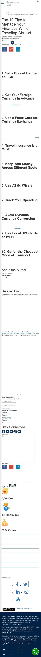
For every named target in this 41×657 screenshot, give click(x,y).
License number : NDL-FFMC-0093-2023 (26, 620)
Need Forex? (5, 399)
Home (7, 12)
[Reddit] (20, 44)
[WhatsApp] (17, 44)
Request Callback (7, 409)
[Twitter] (13, 44)
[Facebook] (10, 44)
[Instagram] (16, 44)
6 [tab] (25, 482)
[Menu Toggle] (2, 3)
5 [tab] (27, 395)
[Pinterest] (19, 44)
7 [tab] (29, 482)
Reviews (9, 414)
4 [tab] (24, 395)
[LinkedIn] (15, 44)
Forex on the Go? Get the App (9, 410)
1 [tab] (14, 395)
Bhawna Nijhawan (17, 36)
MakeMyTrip (20, 616)
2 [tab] (17, 395)
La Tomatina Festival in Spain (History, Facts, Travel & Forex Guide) (30, 332)
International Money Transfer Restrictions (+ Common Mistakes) (10, 332)
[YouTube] (19, 433)
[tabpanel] (11, 315)
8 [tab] (32, 482)
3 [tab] (20, 395)
